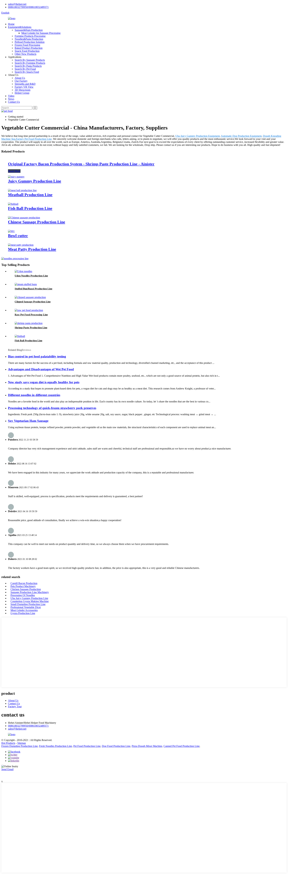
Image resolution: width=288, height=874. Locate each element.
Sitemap (21, 743)
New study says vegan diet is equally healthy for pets (43, 382)
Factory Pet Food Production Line (34, 139)
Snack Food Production (27, 51)
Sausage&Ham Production (29, 30)
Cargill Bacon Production (23, 583)
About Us (20, 77)
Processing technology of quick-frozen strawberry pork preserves (52, 408)
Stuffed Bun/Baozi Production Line (33, 288)
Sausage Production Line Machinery (29, 592)
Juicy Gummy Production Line (34, 181)
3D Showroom (22, 89)
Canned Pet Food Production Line (182, 746)
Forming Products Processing (30, 36)
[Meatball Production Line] (22, 190)
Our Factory (21, 80)
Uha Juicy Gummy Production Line (29, 598)
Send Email (7, 769)
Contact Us (14, 101)
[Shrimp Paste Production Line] (28, 323)
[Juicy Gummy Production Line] (16, 176)
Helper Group (22, 92)
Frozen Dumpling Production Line (19, 746)
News (11, 98)
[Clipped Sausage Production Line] (30, 297)
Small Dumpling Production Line (28, 604)
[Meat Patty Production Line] (21, 244)
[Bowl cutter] (11, 231)
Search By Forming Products (30, 63)
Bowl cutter (18, 235)
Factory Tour (15, 706)
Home (11, 24)
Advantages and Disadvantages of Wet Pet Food (41, 369)
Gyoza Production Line (22, 613)
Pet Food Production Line (86, 746)
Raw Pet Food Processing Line (31, 314)
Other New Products (25, 54)
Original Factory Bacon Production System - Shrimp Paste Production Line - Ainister (81, 164)
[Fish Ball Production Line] (13, 204)
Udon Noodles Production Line (31, 275)
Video (11, 95)
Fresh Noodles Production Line (55, 746)
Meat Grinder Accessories (24, 610)
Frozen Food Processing (27, 45)
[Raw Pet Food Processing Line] (29, 310)
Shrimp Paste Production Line (31, 327)
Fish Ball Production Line (30, 208)
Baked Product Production (28, 48)
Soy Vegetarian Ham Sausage (28, 421)
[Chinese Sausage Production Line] (24, 217)
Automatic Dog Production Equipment (241, 136)
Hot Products (8, 743)
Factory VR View (24, 86)
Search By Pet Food (25, 69)
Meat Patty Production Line (32, 249)
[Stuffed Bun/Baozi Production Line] (26, 284)
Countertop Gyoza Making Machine (29, 601)
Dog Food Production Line (116, 746)
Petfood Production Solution (29, 42)
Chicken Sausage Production (25, 589)
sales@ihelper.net (17, 4)
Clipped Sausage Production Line (33, 301)
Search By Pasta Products (28, 66)
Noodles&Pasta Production (29, 39)
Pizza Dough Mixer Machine (147, 746)
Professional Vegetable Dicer (25, 607)
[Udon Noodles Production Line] (23, 271)
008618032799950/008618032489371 (28, 7)
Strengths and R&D (25, 83)
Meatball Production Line (30, 195)
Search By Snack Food (27, 72)
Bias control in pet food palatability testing (37, 356)
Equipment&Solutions (19, 27)
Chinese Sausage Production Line (36, 222)
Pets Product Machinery (23, 586)
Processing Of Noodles (22, 595)
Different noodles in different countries (34, 395)
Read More (14, 171)
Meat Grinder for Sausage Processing (40, 33)
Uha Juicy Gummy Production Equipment (197, 136)
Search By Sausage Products (30, 60)
